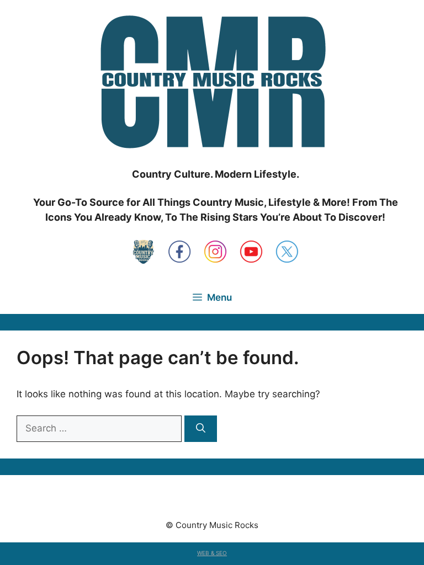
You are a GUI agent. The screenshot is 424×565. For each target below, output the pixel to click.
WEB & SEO (212, 553)
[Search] (200, 428)
